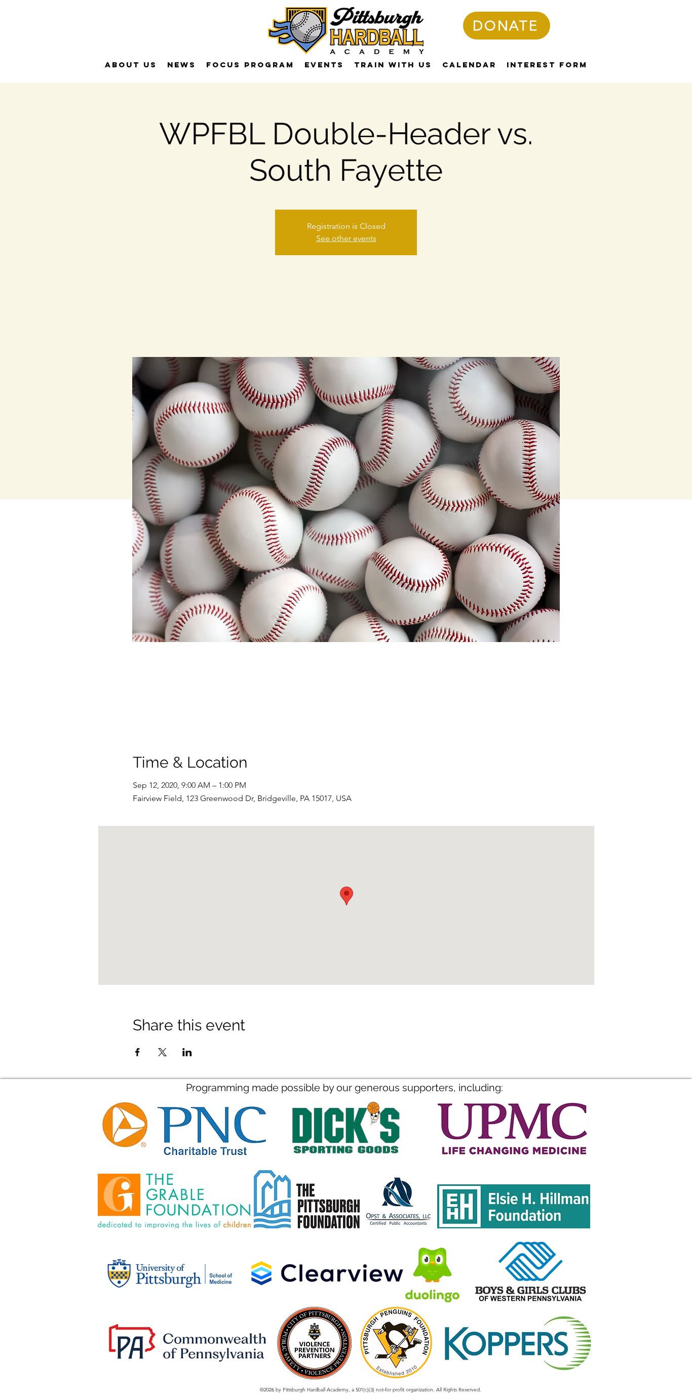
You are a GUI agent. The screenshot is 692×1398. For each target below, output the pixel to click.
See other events (346, 238)
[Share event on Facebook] (137, 1052)
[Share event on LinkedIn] (187, 1052)
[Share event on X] (162, 1052)
